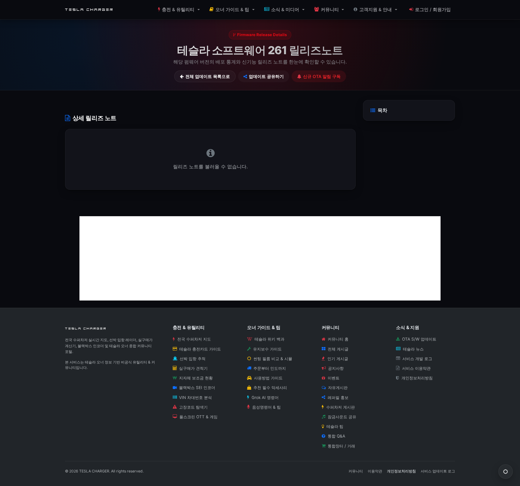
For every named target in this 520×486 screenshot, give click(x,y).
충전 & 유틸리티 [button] (178, 9)
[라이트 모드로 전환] (505, 471)
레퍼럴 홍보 (338, 397)
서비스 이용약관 (416, 368)
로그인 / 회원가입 (433, 9)
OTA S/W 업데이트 (419, 339)
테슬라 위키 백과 (269, 339)
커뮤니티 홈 (338, 339)
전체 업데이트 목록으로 (207, 76)
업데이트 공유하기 (266, 76)
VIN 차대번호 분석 (195, 397)
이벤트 (333, 377)
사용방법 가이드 (268, 377)
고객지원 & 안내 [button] (375, 9)
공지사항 (336, 368)
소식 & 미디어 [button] (285, 9)
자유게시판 (338, 387)
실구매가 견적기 (193, 368)
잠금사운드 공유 (342, 416)
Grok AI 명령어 (265, 397)
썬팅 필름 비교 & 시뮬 (272, 358)
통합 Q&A (336, 436)
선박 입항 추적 (193, 358)
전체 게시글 (338, 349)
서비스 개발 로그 (417, 358)
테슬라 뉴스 (413, 349)
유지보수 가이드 (267, 349)
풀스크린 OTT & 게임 (198, 416)
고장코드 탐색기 (193, 407)
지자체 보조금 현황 (196, 377)
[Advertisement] (260, 258)
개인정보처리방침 (417, 377)
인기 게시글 (337, 358)
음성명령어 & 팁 (266, 407)
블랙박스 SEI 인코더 (197, 387)
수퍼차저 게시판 (340, 407)
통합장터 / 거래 (341, 446)
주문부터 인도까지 (269, 368)
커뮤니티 (355, 471)
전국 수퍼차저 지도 (194, 339)
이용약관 (375, 471)
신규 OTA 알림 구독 (322, 76)
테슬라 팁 (335, 426)
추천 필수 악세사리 (270, 387)
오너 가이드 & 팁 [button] (232, 9)
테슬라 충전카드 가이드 (200, 349)
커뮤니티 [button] (330, 9)
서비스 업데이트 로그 (438, 471)
